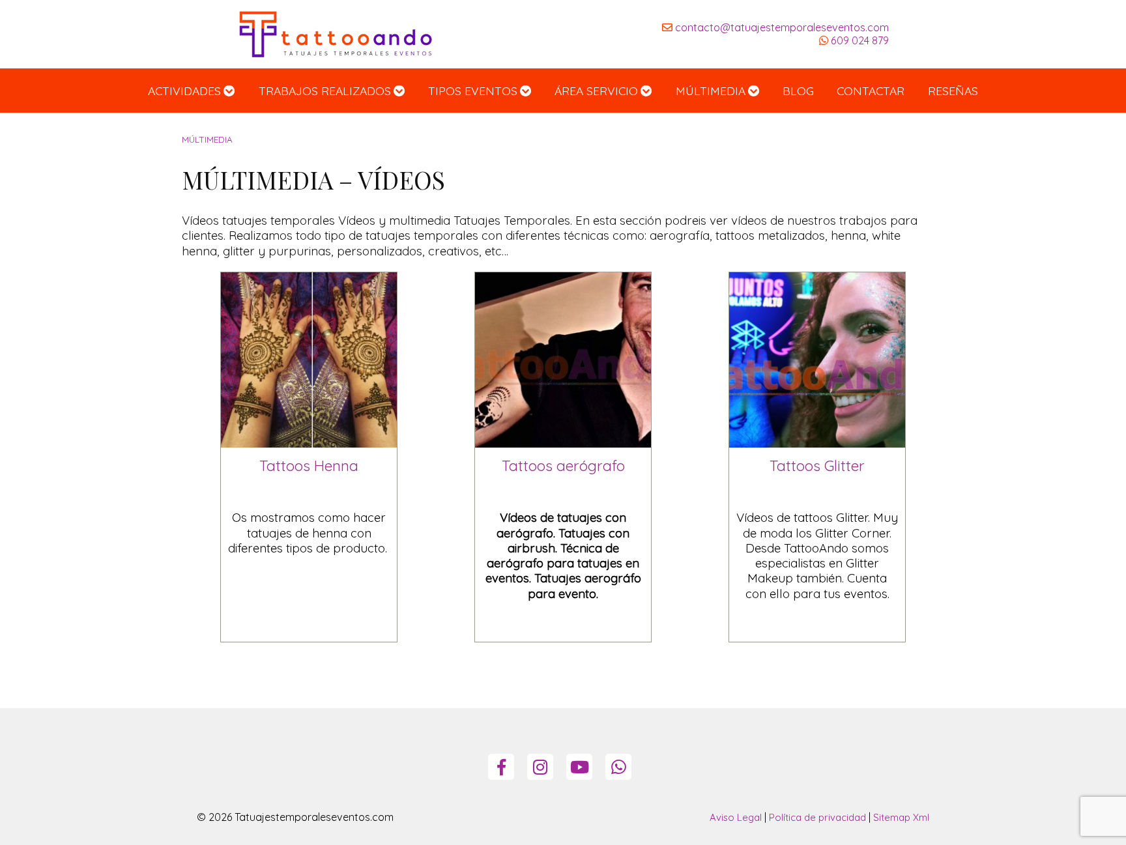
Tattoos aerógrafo (563, 465)
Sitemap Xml (901, 817)
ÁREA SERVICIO (596, 90)
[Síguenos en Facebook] (501, 767)
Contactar (870, 90)
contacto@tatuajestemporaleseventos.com (780, 27)
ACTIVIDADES (184, 90)
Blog (798, 90)
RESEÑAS (953, 90)
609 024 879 (858, 40)
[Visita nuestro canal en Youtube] (579, 767)
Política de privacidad (817, 817)
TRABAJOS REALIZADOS (325, 90)
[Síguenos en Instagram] (540, 767)
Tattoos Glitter (817, 465)
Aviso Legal (736, 817)
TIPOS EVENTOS (472, 90)
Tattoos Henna (308, 465)
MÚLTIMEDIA (710, 90)
